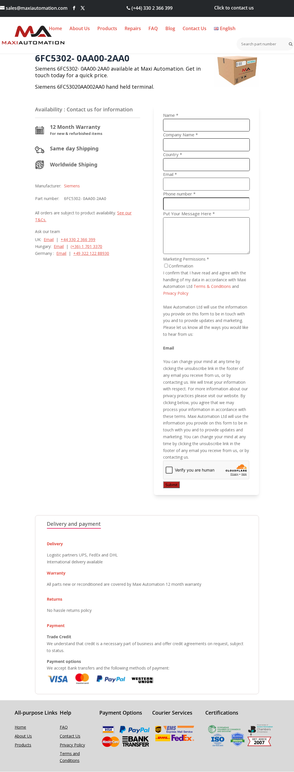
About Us (79, 29)
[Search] (289, 44)
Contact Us (194, 29)
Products (107, 29)
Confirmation (181, 266)
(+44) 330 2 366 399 (151, 8)
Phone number (179, 194)
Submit (171, 484)
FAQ (153, 29)
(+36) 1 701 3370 (86, 246)
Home (55, 29)
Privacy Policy (175, 293)
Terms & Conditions (212, 286)
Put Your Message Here (189, 213)
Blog (170, 29)
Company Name (180, 134)
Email (49, 239)
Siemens (72, 186)
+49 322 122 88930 (91, 253)
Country (172, 154)
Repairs (133, 29)
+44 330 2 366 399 (78, 239)
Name (170, 115)
